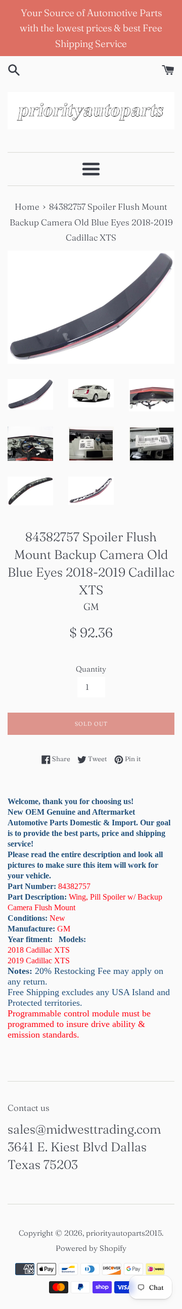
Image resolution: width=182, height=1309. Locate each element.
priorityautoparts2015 (124, 1233)
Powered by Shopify (91, 1248)
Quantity (91, 669)
